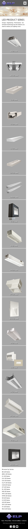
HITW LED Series (6, 496)
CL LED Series (6, 476)
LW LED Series (6, 502)
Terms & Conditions (16, 520)
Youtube (17, 527)
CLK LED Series (6, 480)
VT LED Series (6, 506)
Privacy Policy (8, 520)
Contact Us (24, 520)
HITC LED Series (6, 493)
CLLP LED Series (6, 483)
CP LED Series (6, 487)
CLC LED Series (6, 478)
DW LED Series (6, 491)
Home (2, 520)
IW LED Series (6, 498)
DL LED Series (6, 489)
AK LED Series (6, 472)
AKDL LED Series (7, 474)
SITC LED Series (6, 504)
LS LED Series (6, 500)
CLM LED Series (6, 485)
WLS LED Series (6, 509)
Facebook (11, 527)
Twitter (14, 527)
